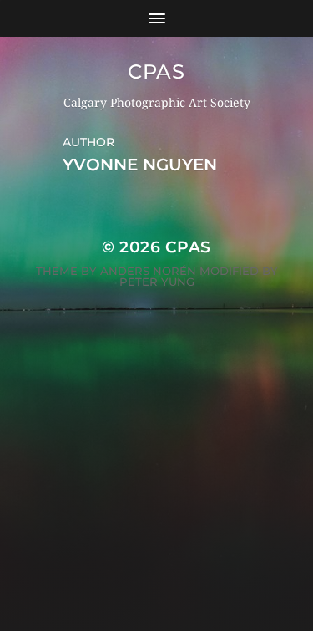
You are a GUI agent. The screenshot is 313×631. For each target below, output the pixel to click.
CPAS (156, 71)
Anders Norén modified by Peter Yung (189, 276)
